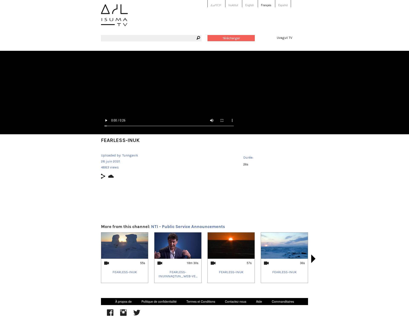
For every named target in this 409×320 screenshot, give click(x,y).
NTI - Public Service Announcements (188, 226)
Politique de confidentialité (159, 301)
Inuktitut (233, 5)
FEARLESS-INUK (124, 272)
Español (283, 5)
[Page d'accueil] (114, 18)
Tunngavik (130, 155)
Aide (259, 301)
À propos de (123, 301)
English (249, 5)
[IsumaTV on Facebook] (110, 315)
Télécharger (231, 38)
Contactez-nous (235, 301)
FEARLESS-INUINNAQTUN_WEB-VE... (177, 274)
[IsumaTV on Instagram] (123, 315)
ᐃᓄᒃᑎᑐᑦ (216, 5)
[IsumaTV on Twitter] (136, 315)
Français (266, 5)
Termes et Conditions (200, 301)
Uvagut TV (284, 38)
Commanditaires (283, 301)
